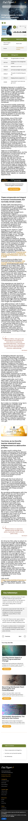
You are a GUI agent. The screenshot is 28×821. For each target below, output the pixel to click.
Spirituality (3, 782)
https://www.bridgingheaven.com (13, 580)
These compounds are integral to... (13, 750)
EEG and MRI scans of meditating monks (13, 262)
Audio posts (4, 793)
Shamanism (4, 786)
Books (2, 799)
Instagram (3, 809)
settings (12, 816)
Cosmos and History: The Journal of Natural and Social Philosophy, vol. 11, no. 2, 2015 (13, 254)
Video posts (4, 791)
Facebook (3, 807)
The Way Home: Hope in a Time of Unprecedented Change (12, 659)
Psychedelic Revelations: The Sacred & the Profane (13, 717)
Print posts (3, 794)
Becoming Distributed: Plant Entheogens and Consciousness (13, 689)
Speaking (3, 803)
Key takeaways (8, 756)
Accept (4, 818)
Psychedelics (4, 784)
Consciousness (5, 781)
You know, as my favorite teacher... (13, 753)
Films (2, 801)
